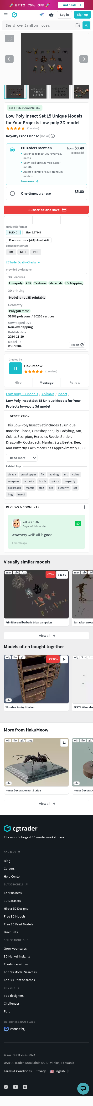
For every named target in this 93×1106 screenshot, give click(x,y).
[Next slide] (83, 59)
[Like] (18, 220)
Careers (9, 868)
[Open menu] (6, 15)
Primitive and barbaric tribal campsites (28, 622)
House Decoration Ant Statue (23, 790)
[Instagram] (25, 1087)
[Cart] (51, 15)
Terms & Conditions (18, 1071)
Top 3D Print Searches (19, 980)
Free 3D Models (15, 916)
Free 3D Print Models (18, 924)
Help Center (12, 876)
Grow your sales (15, 948)
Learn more (27, 181)
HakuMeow (33, 365)
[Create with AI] (42, 15)
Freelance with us (16, 964)
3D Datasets (12, 901)
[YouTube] (16, 1087)
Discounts (11, 932)
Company (10, 852)
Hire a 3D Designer (17, 908)
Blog (7, 861)
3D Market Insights (17, 956)
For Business (13, 893)
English (57, 1071)
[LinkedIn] (6, 1087)
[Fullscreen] (9, 38)
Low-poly (16, 283)
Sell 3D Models (14, 940)
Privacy (41, 1071)
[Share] (75, 220)
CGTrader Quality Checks (21, 262)
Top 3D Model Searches (20, 972)
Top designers (14, 995)
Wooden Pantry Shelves (20, 707)
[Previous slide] (9, 59)
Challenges (12, 1003)
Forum (8, 1011)
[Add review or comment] (84, 507)
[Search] (86, 25)
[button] (78, 25)
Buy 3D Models (14, 884)
